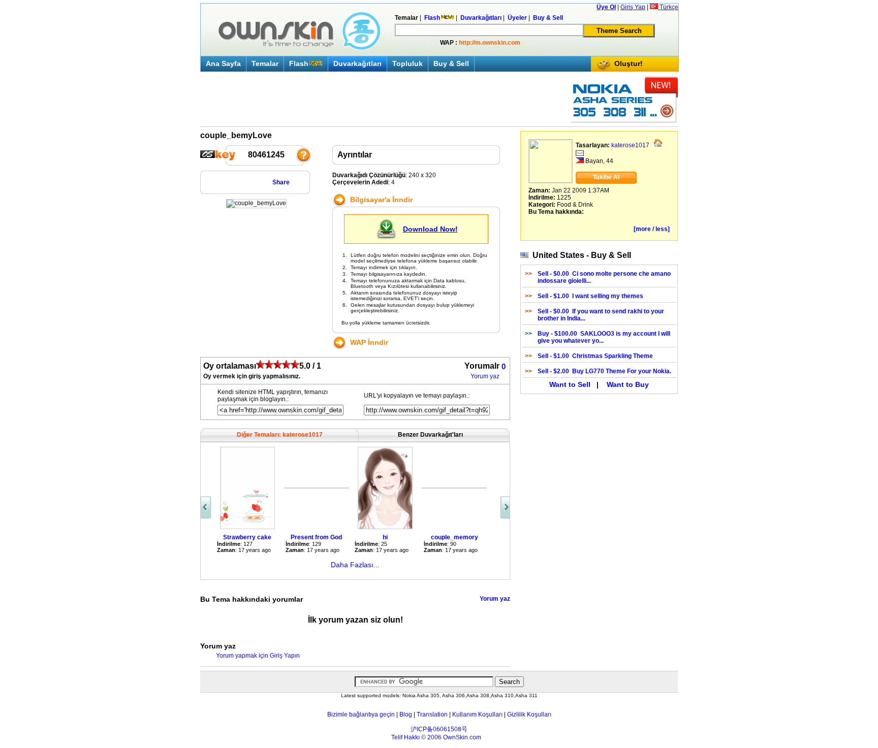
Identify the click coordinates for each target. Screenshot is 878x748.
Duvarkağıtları (357, 63)
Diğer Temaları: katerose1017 (280, 434)
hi (385, 537)
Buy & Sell (451, 63)
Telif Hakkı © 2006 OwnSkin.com (436, 737)
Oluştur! (628, 63)
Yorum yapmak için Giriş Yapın (258, 655)
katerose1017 (630, 145)
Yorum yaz (485, 376)
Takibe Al (606, 177)
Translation (432, 714)
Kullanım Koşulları (477, 714)
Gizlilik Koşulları (529, 714)
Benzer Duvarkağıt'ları (430, 434)
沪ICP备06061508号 (439, 729)
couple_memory (454, 537)
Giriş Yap (632, 7)
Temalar (265, 63)
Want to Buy (628, 384)
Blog (405, 714)
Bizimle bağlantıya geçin (361, 714)
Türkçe (668, 7)
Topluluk (407, 63)
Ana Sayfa (223, 63)
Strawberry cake (247, 537)
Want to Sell (569, 384)
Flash (298, 63)
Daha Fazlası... (355, 565)
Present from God (316, 537)
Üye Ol (606, 7)
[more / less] (652, 229)
